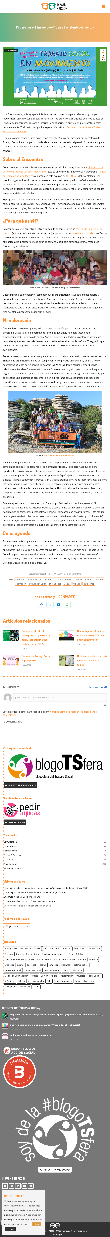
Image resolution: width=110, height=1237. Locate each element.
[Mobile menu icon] (103, 6)
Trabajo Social (11, 51)
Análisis (37, 948)
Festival (42, 964)
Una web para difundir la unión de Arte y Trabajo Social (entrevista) (90, 635)
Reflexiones (88, 583)
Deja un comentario (72, 574)
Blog (58, 948)
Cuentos (48, 579)
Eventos (100, 579)
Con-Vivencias (94, 948)
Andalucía (19, 579)
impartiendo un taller (83, 233)
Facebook (31, 964)
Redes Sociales (95, 975)
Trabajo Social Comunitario (17, 986)
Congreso (9, 954)
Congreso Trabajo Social (27, 954)
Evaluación (9, 964)
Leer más (10, 1229)
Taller (49, 981)
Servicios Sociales (36, 981)
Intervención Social (37, 583)
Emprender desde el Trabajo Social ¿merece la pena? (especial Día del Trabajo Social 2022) (35, 638)
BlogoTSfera (79, 948)
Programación (66, 975)
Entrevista (93, 959)
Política (54, 975)
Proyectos (80, 975)
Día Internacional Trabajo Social (19, 959)
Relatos (21, 981)
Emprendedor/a (44, 959)
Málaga (67, 583)
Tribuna (36, 986)
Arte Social (48, 948)
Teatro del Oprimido (84, 981)
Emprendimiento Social (64, 959)
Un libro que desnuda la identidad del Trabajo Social (28, 905)
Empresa (82, 959)
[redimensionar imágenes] (11, 635)
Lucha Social (55, 583)
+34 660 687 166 (54, 1231)
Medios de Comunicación (16, 975)
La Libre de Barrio (51, 970)
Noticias (34, 975)
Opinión (76, 583)
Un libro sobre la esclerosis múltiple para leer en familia (92, 660)
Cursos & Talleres (63, 579)
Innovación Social (13, 970)
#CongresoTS (11, 948)
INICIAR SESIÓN (99, 686)
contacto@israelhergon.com (75, 1231)
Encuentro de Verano (83, 579)
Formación (21, 583)
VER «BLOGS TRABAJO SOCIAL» (20, 785)
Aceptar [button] (37, 1224)
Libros (65, 970)
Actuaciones (25, 948)
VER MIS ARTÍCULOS (15, 822)
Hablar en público (81, 964)
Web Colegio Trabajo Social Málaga (59, 455)
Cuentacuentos (34, 579)
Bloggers (67, 948)
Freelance (65, 964)
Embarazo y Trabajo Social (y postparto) (35, 658)
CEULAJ (72, 176)
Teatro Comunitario (63, 981)
